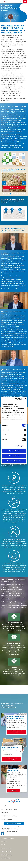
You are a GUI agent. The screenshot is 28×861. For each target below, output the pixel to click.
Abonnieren (11, 790)
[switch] (24, 430)
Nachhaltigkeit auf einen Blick (9, 809)
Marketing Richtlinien (6, 854)
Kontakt (3, 844)
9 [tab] (22, 193)
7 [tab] (17, 193)
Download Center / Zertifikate (9, 816)
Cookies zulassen (14, 450)
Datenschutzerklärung (6, 848)
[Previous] (4, 183)
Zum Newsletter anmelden (14, 823)
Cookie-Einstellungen (6, 851)
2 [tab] (5, 193)
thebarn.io (9, 829)
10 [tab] (24, 193)
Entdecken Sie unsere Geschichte (11, 758)
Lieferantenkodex (5, 858)
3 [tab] (8, 193)
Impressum (4, 841)
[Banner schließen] (25, 398)
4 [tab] (10, 193)
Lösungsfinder (4, 805)
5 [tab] (12, 193)
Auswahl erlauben (14, 456)
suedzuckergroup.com (20, 826)
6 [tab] (15, 193)
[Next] (24, 183)
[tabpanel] (14, 182)
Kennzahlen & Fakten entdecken (16, 732)
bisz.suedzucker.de (11, 831)
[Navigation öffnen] (25, 1)
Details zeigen (19, 446)
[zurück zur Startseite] (4, 2)
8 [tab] (19, 193)
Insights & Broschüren (6, 819)
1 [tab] (3, 193)
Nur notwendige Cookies (14, 461)
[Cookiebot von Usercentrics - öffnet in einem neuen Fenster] (16, 399)
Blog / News (4, 812)
